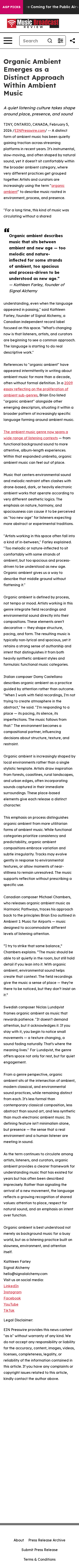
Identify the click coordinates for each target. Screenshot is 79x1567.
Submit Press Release (40, 1550)
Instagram (13, 1292)
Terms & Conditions (39, 1559)
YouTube (11, 1304)
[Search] (50, 41)
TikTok (9, 1310)
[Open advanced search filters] (60, 41)
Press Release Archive (46, 1540)
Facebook (12, 1298)
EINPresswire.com (29, 130)
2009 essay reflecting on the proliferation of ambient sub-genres (38, 389)
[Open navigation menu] (8, 40)
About (19, 1540)
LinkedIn (11, 1286)
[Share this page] (72, 40)
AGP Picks (11, 7)
